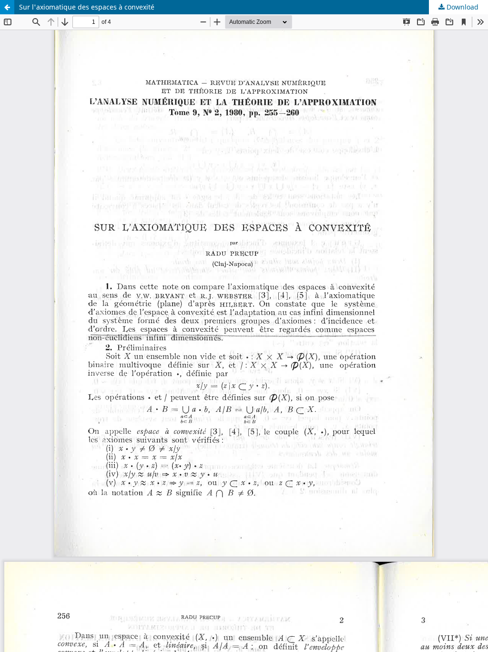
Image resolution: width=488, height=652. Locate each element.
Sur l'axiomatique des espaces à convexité (86, 6)
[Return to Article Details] (7, 7)
